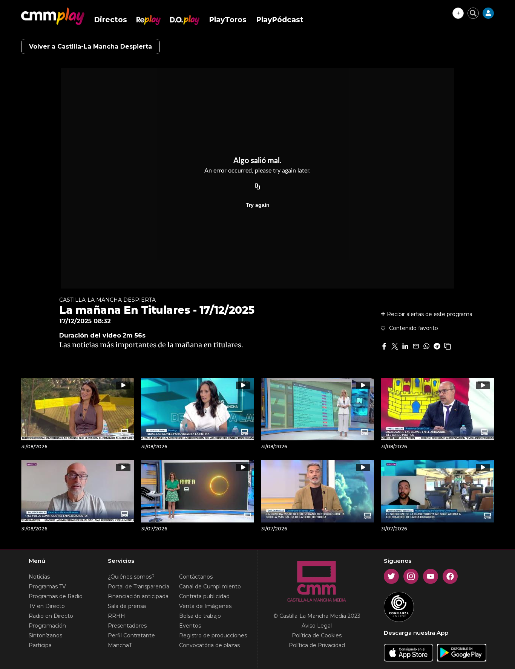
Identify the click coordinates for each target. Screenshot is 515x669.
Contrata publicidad (204, 596)
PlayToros (228, 19)
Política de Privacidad (317, 645)
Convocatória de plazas (209, 645)
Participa (40, 645)
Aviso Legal (317, 625)
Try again (258, 205)
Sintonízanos (45, 635)
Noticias (39, 576)
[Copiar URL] (257, 187)
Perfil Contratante (131, 635)
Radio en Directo (51, 615)
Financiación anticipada (138, 596)
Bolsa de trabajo (200, 615)
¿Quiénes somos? (131, 576)
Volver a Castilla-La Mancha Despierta (90, 46)
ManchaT (120, 645)
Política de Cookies (317, 635)
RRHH (116, 615)
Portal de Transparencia (138, 586)
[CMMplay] (52, 16)
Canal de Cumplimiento (210, 586)
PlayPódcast (279, 19)
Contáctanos (196, 576)
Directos (110, 19)
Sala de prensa (127, 606)
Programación (47, 625)
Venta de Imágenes (205, 606)
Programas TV (47, 586)
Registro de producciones (213, 635)
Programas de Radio (56, 596)
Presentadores (127, 625)
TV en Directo (47, 606)
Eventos (190, 625)
